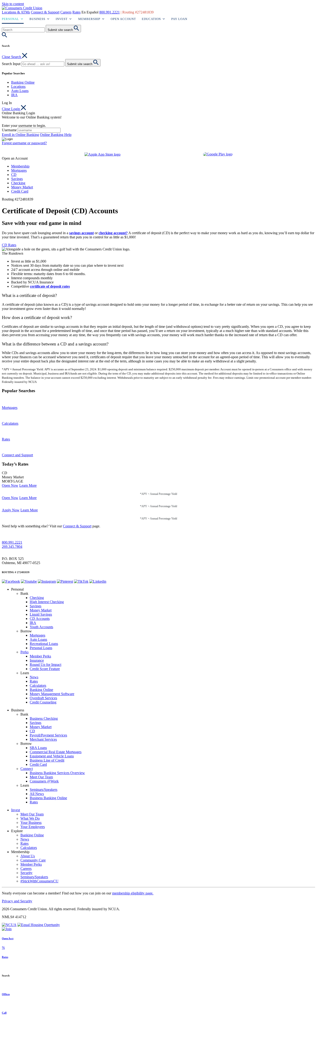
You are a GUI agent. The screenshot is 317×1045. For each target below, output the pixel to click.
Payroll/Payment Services (48, 735)
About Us (27, 856)
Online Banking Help (55, 135)
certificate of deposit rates (50, 286)
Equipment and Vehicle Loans (52, 756)
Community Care (33, 860)
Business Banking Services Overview (57, 773)
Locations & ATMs (16, 12)
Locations (18, 87)
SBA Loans (38, 748)
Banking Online (23, 82)
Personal (10, 19)
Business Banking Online (48, 798)
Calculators (38, 685)
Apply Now (10, 510)
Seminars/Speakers (43, 790)
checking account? (113, 233)
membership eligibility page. (132, 893)
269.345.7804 (12, 547)
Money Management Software (52, 694)
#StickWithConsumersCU (39, 881)
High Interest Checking (47, 602)
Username (9, 130)
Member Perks (40, 656)
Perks (24, 652)
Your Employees (32, 827)
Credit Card (19, 191)
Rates (76, 12)
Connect (26, 769)
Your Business (31, 823)
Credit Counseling (43, 702)
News (34, 677)
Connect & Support (45, 12)
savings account (81, 233)
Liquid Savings (41, 614)
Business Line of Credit (47, 760)
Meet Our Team (41, 777)
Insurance (37, 660)
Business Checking (44, 718)
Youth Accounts (41, 627)
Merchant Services (43, 739)
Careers (65, 12)
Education (151, 19)
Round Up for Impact (45, 665)
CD (13, 175)
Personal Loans (41, 648)
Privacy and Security (17, 901)
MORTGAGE (12, 481)
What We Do (30, 818)
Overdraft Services (43, 698)
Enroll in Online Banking (20, 135)
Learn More (28, 485)
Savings (17, 179)
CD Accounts (40, 619)
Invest (62, 19)
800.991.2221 (109, 12)
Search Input (11, 64)
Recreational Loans (44, 644)
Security (26, 873)
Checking (18, 183)
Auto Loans (20, 91)
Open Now (10, 485)
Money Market (22, 187)
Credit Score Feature (45, 669)
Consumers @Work (44, 781)
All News (37, 794)
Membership (89, 19)
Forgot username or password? (24, 143)
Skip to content (13, 4)
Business (37, 19)
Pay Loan (179, 19)
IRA (14, 95)
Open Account (123, 19)
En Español (89, 12)
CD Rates (9, 245)
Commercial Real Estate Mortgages (55, 752)
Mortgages (19, 170)
